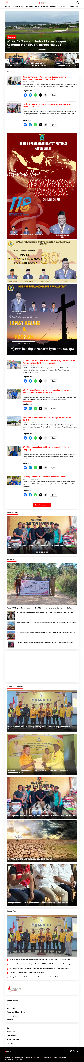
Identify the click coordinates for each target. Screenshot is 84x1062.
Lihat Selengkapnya (42, 505)
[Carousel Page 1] (37, 552)
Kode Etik (11, 1008)
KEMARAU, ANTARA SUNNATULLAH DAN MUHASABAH (14, 64)
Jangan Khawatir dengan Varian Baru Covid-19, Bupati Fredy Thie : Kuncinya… (42, 43)
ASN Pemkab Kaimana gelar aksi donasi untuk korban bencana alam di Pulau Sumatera (46, 391)
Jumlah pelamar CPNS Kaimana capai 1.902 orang (44, 477)
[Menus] (6, 2)
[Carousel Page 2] (42, 49)
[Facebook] (71, 1051)
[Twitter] (74, 1051)
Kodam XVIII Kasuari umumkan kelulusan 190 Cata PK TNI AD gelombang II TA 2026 (45, 612)
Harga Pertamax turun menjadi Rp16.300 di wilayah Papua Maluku (65, 64)
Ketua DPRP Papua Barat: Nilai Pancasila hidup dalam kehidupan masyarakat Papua (46, 632)
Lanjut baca (69, 86)
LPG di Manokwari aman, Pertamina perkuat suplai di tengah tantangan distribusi (45, 642)
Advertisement (13, 1039)
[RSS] (77, 1051)
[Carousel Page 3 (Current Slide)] (42, 552)
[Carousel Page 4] (44, 552)
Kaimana (11, 37)
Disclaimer (11, 1035)
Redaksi (10, 1020)
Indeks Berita (12, 1000)
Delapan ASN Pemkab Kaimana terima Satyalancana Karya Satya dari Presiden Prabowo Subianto (49, 361)
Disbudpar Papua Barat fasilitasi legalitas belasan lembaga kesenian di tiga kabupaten (47, 622)
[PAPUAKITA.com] (42, 2)
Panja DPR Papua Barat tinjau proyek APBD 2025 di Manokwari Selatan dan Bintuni (39, 608)
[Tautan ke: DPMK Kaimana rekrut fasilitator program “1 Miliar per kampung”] (14, 450)
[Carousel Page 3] (44, 49)
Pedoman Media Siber (16, 1012)
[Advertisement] (42, 666)
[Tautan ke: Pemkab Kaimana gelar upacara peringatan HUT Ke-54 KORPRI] (14, 421)
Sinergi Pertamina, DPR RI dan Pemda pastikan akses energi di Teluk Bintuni (41, 64)
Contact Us (11, 1043)
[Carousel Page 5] (47, 552)
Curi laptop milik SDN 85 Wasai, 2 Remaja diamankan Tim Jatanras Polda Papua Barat (39, 546)
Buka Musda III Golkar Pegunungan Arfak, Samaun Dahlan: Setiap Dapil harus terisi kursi (40, 959)
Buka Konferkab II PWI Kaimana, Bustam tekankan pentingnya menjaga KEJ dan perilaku (45, 78)
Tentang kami (12, 1016)
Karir (9, 1004)
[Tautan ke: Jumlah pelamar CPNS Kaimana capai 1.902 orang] (14, 480)
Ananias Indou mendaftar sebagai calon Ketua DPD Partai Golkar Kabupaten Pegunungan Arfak (43, 964)
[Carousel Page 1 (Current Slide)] (40, 49)
